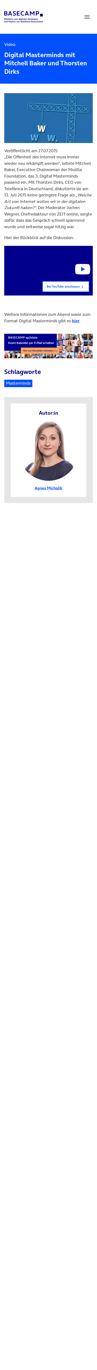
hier (76, 321)
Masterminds (18, 383)
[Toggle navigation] (87, 17)
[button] (48, 271)
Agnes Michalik (48, 488)
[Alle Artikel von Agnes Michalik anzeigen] (49, 450)
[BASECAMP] (23, 17)
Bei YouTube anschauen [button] (63, 286)
